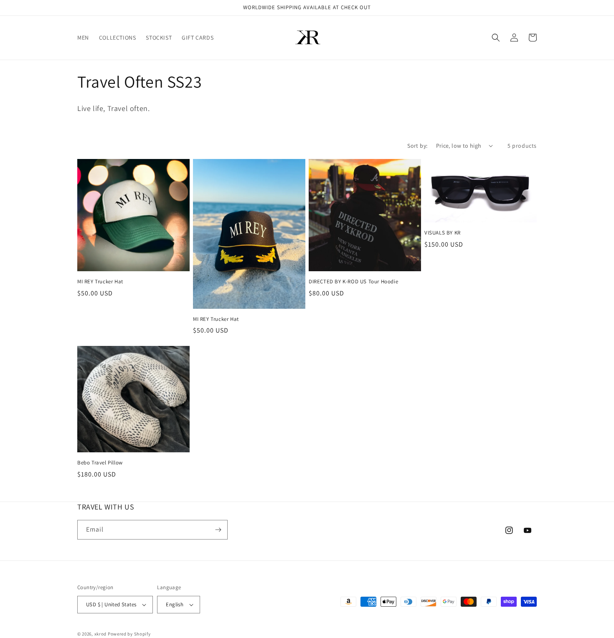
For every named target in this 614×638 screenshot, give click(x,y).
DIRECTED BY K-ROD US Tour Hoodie (353, 281)
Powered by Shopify (129, 634)
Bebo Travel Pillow (100, 462)
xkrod (100, 634)
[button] (496, 37)
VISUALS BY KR (442, 232)
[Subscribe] (218, 530)
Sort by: (417, 145)
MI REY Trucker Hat (100, 281)
